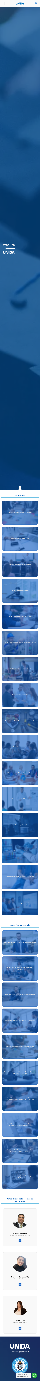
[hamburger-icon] (6, 3)
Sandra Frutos (20, 1321)
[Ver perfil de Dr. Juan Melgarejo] (20, 1231)
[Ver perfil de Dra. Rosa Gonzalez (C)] (20, 1275)
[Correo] (20, 1240)
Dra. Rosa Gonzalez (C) (20, 1277)
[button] (35, 3)
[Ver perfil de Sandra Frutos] (20, 1318)
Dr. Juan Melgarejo (20, 1233)
